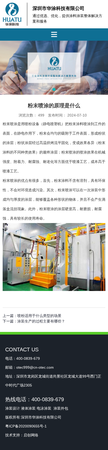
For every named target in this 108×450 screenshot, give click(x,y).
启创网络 (31, 435)
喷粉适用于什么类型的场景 (39, 316)
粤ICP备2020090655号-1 (26, 426)
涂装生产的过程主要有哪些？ (41, 321)
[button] (54, 89)
